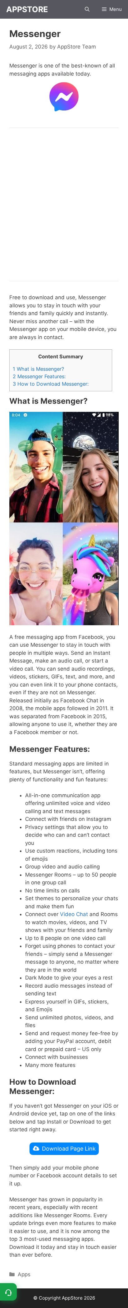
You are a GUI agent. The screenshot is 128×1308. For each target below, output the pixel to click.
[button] (87, 9)
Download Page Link (69, 1148)
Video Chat (74, 914)
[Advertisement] (64, 204)
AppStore (27, 9)
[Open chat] (8, 1292)
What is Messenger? (38, 369)
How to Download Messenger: (51, 384)
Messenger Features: (39, 376)
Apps (24, 1274)
